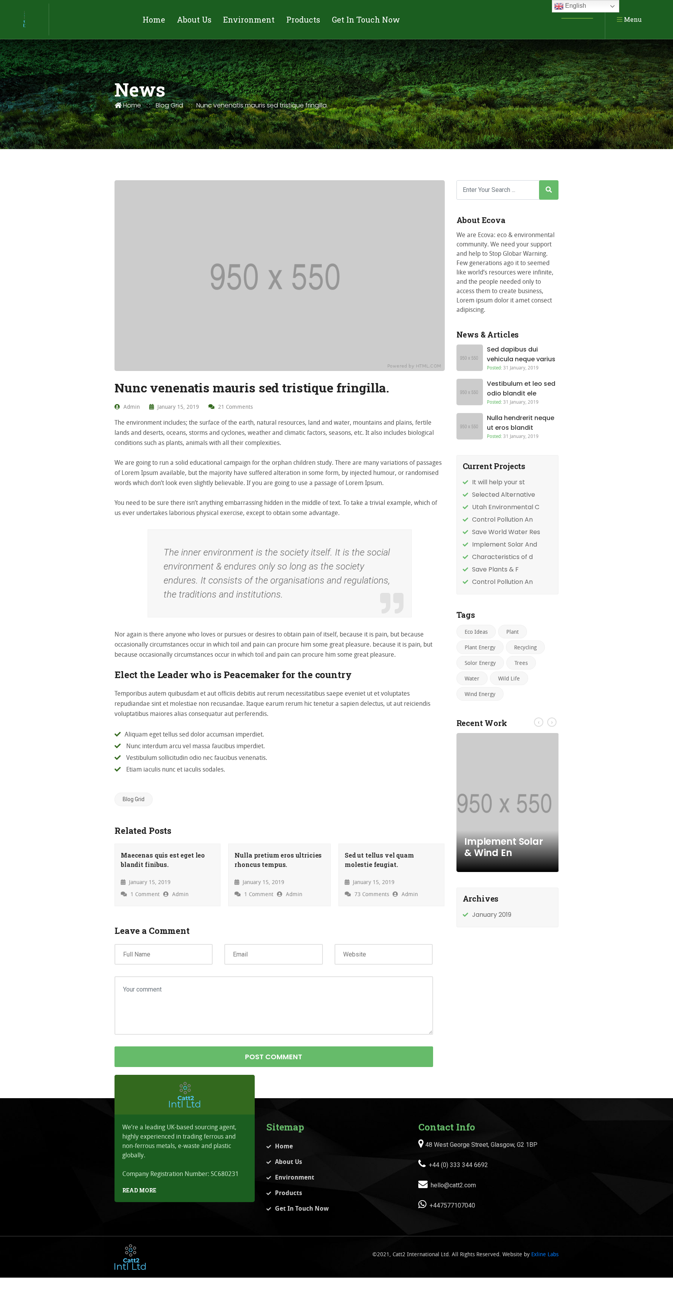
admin (131, 406)
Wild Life (509, 678)
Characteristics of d (502, 556)
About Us (194, 19)
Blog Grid (169, 105)
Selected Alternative (503, 494)
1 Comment (144, 894)
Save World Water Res (506, 531)
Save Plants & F (495, 569)
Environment (249, 19)
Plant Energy (480, 647)
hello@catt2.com (452, 1185)
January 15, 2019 (177, 406)
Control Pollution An (502, 519)
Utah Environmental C (505, 507)
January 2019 (491, 914)
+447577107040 (451, 1205)
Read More (139, 1190)
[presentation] (538, 722)
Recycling (525, 647)
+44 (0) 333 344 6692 (457, 1165)
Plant (512, 631)
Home (154, 19)
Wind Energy (480, 694)
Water (472, 678)
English (575, 5)
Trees (521, 662)
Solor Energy (480, 662)
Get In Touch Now (366, 19)
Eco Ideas (476, 631)
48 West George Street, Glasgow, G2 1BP (480, 1144)
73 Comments (371, 894)
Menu (632, 19)
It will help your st (498, 482)
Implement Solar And (504, 544)
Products (303, 19)
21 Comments (235, 406)
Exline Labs (544, 1254)
